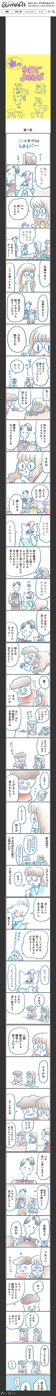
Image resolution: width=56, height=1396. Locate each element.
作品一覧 (18, 12)
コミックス (30, 12)
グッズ (41, 12)
